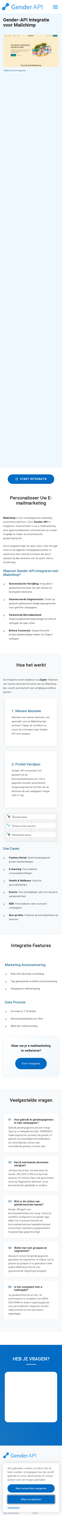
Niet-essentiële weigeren (31, 1488)
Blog (35, 1513)
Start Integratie (31, 479)
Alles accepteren (31, 1499)
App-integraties (11, 1513)
